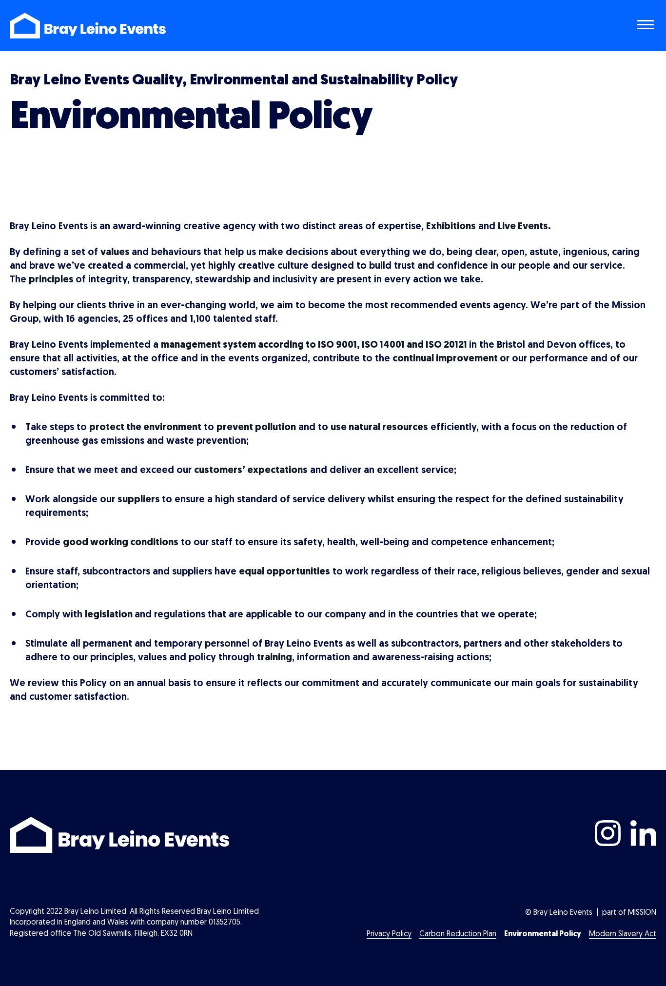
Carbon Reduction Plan (457, 934)
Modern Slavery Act (622, 934)
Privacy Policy (389, 934)
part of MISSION (629, 913)
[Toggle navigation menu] (646, 26)
